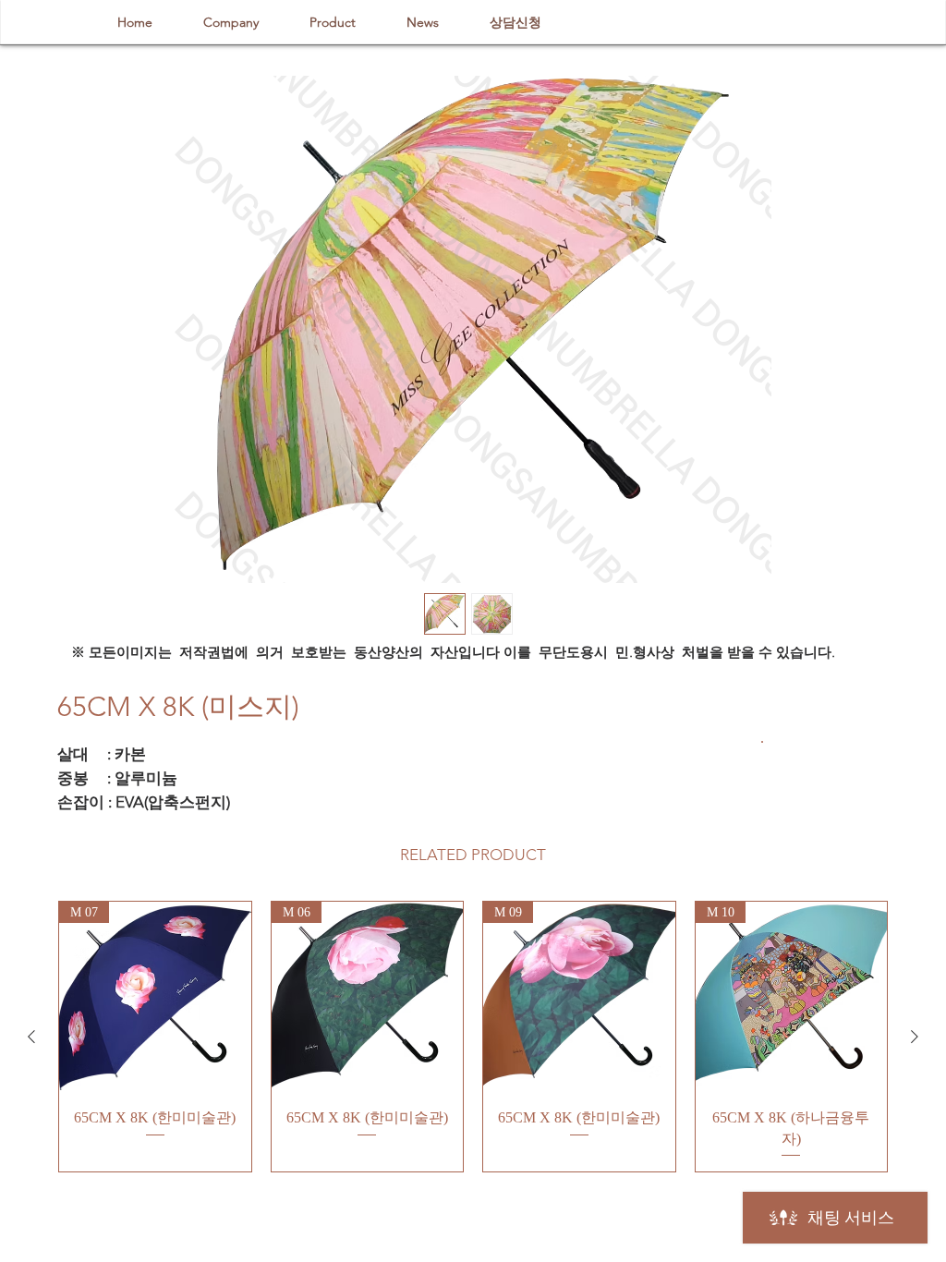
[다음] (915, 1036)
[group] (473, 1036)
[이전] (31, 1036)
